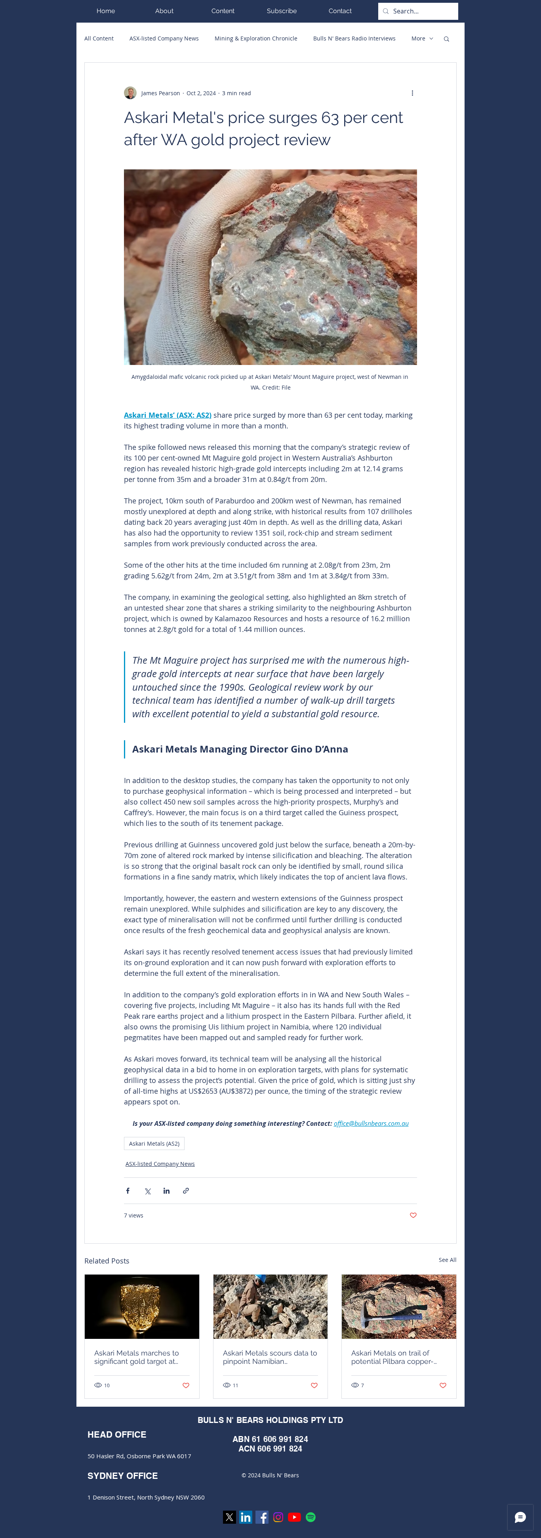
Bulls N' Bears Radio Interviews (354, 38)
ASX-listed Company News (164, 38)
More (418, 38)
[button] (223, 11)
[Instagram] (278, 1517)
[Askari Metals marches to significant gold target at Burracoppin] (142, 1307)
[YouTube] (294, 1517)
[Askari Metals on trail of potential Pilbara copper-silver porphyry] (399, 1307)
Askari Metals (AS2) (154, 1143)
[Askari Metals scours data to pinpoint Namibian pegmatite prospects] (270, 1307)
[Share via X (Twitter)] (147, 1190)
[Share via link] (186, 1190)
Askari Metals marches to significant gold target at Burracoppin (136, 1357)
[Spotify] (310, 1517)
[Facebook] (262, 1517)
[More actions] (412, 93)
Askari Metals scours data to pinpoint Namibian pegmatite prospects (270, 1357)
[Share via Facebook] (127, 1190)
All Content (99, 38)
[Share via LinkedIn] (166, 1190)
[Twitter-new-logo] (229, 1517)
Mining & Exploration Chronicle (256, 38)
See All (448, 1259)
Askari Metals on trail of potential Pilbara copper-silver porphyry (392, 1357)
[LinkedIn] (245, 1517)
